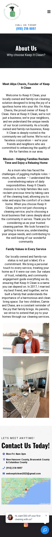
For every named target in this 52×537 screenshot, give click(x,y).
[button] (49, 12)
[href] (26, 491)
